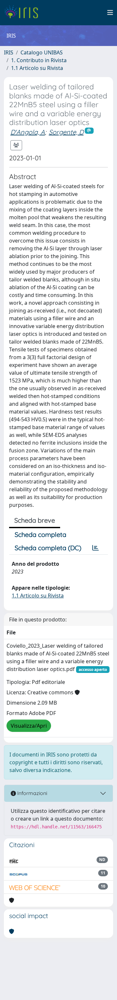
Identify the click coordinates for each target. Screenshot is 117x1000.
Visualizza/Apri (29, 725)
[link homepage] (23, 12)
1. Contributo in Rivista (39, 60)
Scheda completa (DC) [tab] (48, 548)
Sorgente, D (66, 132)
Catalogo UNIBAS (41, 52)
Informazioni (31, 793)
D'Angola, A (27, 132)
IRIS (8, 52)
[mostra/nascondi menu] (110, 12)
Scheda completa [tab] (40, 534)
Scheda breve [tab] (34, 520)
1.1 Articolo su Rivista (37, 68)
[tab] (95, 548)
